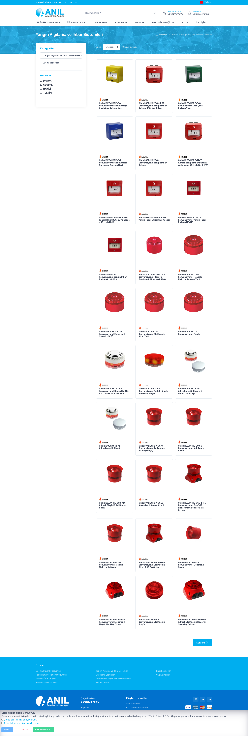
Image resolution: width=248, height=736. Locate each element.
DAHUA (47, 80)
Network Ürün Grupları (46, 679)
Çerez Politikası (133, 704)
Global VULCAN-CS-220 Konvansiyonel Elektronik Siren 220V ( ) (112, 334)
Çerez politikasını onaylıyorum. (20, 719)
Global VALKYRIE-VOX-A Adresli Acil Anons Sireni (151, 504)
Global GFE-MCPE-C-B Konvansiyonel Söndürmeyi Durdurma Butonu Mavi (113, 162)
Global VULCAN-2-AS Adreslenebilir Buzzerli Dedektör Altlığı (190, 391)
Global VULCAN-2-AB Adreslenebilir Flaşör (110, 447)
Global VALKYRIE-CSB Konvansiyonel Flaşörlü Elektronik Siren (111, 565)
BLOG (185, 22)
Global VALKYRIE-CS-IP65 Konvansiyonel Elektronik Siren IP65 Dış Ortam (151, 565)
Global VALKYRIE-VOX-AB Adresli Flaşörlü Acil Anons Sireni (112, 505)
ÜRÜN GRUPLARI (49, 22)
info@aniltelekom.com (46, 2)
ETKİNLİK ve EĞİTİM (163, 22)
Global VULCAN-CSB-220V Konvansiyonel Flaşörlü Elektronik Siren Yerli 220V (152, 277)
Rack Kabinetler (163, 671)
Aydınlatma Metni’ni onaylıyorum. (22, 723)
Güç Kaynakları (163, 675)
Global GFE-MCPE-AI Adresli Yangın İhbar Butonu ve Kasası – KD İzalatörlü (114, 220)
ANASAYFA (101, 22)
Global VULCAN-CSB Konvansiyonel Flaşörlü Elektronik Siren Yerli (190, 277)
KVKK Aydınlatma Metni (137, 707)
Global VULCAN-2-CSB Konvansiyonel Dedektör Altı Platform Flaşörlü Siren (113, 391)
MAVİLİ (47, 88)
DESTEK (139, 22)
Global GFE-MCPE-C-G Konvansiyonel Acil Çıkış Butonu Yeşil (190, 105)
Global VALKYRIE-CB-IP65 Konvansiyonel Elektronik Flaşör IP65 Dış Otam (112, 622)
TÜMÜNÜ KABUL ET (43, 730)
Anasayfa (163, 35)
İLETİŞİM (201, 22)
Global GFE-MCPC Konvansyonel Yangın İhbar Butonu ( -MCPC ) (113, 277)
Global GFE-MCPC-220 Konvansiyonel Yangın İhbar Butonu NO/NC (192, 220)
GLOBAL (48, 84)
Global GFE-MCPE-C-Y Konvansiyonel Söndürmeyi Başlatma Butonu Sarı (113, 105)
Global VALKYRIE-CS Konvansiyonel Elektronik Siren (191, 565)
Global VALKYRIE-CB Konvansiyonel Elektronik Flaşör (151, 622)
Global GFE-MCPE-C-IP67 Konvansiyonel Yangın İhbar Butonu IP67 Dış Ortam (152, 105)
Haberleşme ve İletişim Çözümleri (51, 675)
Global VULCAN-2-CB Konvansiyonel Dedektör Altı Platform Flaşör (153, 391)
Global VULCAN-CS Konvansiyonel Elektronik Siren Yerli (151, 334)
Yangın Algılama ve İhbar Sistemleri (61, 55)
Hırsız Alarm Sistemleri (46, 682)
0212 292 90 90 (90, 702)
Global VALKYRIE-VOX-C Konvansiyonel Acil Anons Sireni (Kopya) (151, 448)
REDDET (26, 730)
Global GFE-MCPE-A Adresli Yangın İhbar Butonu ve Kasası (154, 218)
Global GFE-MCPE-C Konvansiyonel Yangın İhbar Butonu (152, 162)
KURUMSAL (121, 22)
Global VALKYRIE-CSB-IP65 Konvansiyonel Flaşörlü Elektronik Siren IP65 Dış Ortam (192, 506)
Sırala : (99, 47)
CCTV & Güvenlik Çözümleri (48, 671)
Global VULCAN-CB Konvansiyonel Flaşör (189, 333)
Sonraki (200, 642)
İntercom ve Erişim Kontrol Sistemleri (113, 679)
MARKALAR (77, 22)
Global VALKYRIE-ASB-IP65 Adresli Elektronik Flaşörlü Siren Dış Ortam (192, 622)
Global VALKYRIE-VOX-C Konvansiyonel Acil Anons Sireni (191, 448)
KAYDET (7, 730)
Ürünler (174, 35)
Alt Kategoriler (51, 63)
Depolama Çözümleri (105, 675)
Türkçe (207, 2)
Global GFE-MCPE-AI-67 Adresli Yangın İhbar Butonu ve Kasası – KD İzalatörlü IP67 (193, 162)
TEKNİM (47, 92)
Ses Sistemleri (102, 682)
